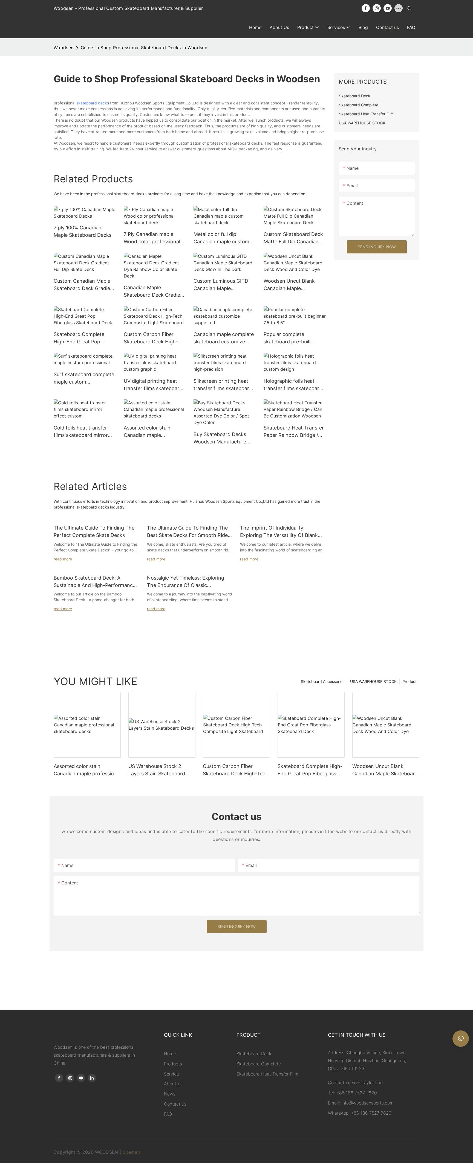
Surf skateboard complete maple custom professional (84, 378)
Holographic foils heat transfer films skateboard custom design (293, 385)
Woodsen (63, 47)
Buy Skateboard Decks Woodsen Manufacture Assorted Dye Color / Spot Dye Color (224, 438)
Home (170, 1053)
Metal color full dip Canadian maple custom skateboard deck (221, 238)
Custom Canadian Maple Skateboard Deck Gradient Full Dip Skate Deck (84, 285)
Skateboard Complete (258, 1063)
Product (409, 681)
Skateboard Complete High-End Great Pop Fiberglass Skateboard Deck (79, 338)
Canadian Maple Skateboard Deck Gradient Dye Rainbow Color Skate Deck (154, 292)
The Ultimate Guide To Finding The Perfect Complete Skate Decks (94, 531)
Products (173, 1063)
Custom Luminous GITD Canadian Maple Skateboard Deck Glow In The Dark (223, 285)
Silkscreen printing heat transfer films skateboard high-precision (223, 385)
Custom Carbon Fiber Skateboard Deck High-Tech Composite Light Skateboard (151, 338)
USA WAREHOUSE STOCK (373, 681)
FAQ (168, 1114)
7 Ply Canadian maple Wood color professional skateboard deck (152, 238)
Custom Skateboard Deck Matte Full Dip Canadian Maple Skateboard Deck (293, 238)
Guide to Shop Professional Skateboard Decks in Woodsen (144, 47)
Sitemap (131, 1152)
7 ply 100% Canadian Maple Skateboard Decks (82, 231)
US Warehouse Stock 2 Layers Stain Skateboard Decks (156, 770)
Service (171, 1074)
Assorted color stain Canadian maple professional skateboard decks (152, 432)
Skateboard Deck (253, 1053)
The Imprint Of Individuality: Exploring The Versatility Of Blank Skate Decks (279, 532)
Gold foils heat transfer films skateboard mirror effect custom (81, 432)
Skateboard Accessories (322, 681)
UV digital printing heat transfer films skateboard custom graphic (153, 385)
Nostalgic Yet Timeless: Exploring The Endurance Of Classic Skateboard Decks (185, 582)
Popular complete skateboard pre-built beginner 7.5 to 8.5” (287, 338)
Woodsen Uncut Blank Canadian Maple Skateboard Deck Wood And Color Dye (291, 285)
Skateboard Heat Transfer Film (267, 1074)
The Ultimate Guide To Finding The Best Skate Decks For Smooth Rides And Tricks (188, 532)
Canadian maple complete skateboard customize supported (224, 338)
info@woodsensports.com (367, 1103)
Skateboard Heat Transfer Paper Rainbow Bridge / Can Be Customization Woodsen (294, 432)
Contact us (175, 1104)
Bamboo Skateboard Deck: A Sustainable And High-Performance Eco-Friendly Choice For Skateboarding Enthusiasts (94, 582)
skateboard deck (91, 103)
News (169, 1094)
